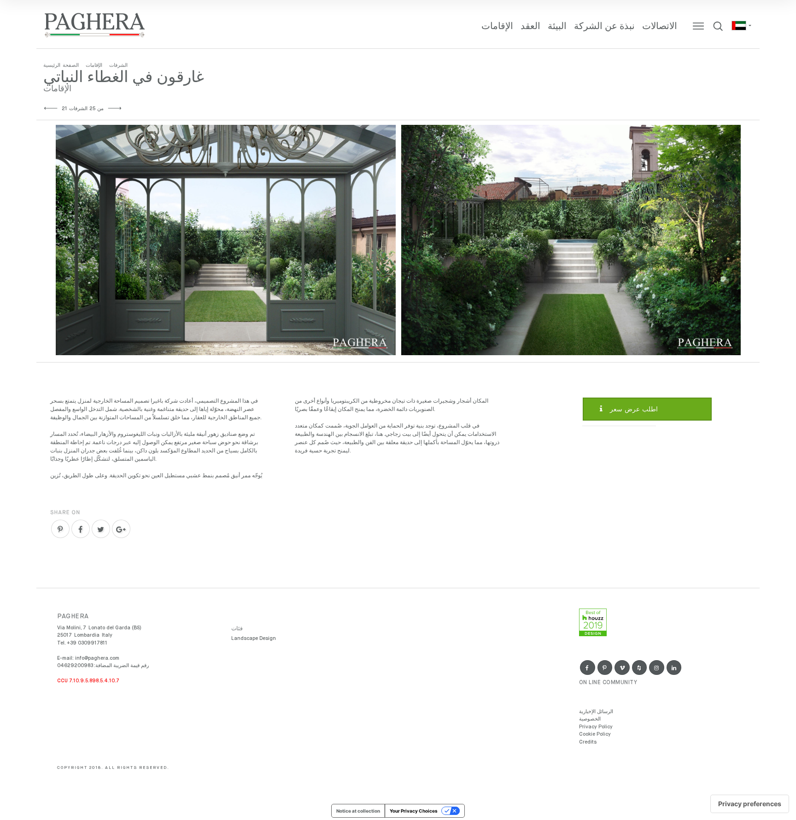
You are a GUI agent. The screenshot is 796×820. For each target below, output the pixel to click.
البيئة (557, 26)
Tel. (82, 642)
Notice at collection (358, 811)
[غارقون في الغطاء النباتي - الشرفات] (226, 240)
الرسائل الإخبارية (596, 711)
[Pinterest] (60, 529)
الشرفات (118, 65)
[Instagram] (656, 667)
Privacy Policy (596, 726)
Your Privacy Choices (414, 811)
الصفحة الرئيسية (61, 65)
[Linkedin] (674, 667)
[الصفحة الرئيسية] (94, 25)
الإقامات (497, 26)
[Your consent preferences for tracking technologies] (750, 804)
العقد (530, 26)
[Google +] (121, 529)
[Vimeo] (622, 667)
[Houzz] (639, 667)
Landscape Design (253, 638)
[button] (741, 25)
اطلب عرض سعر (633, 409)
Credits (588, 741)
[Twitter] (101, 529)
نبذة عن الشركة (604, 26)
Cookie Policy (595, 734)
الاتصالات (659, 26)
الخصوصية (590, 718)
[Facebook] (80, 529)
